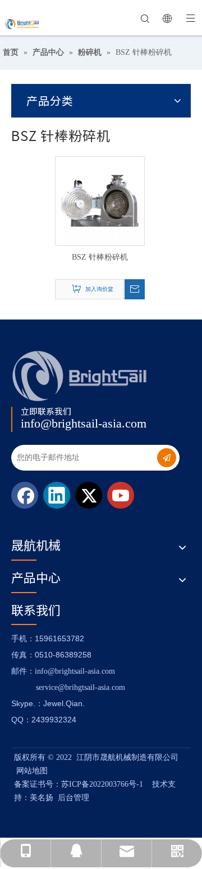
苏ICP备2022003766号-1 (102, 784)
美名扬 (41, 797)
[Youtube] (120, 495)
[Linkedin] (56, 495)
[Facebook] (24, 495)
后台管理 (73, 797)
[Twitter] (88, 495)
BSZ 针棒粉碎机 (100, 257)
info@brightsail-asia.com (83, 423)
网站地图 (32, 771)
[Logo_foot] (80, 375)
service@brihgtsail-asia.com (80, 687)
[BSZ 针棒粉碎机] (100, 200)
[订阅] (166, 457)
